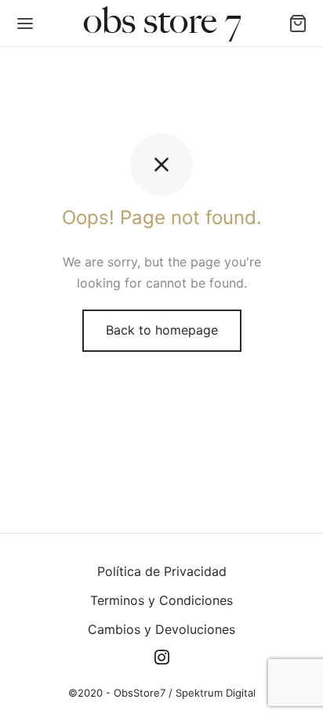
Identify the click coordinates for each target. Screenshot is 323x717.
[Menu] (25, 23)
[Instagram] (162, 658)
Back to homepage (162, 330)
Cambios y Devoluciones (161, 629)
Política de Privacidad (162, 571)
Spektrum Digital (214, 692)
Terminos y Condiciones (161, 600)
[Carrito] (298, 23)
